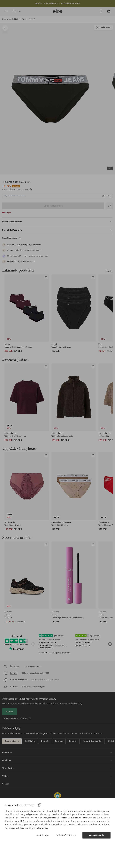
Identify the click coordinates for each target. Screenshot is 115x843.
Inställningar (43, 835)
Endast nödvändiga (66, 835)
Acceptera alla (96, 835)
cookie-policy (41, 827)
